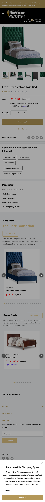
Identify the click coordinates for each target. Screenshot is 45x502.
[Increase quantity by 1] (24, 113)
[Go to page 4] (10, 303)
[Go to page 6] (14, 303)
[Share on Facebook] (28, 137)
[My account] (25, 21)
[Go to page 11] (23, 303)
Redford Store (9, 163)
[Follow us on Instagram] (7, 458)
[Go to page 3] (8, 303)
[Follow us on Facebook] (3, 458)
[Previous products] (4, 275)
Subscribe (22, 497)
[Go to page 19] (38, 303)
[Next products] (41, 275)
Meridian (6, 92)
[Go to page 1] (5, 303)
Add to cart (22, 122)
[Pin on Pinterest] (33, 137)
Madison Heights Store (12, 174)
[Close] (42, 463)
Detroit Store (24, 157)
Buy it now (22, 129)
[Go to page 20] (40, 303)
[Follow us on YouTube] (12, 458)
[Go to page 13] (27, 303)
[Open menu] (3, 14)
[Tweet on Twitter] (37, 137)
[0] (30, 20)
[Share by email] (41, 137)
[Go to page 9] (19, 303)
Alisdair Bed (10, 357)
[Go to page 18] (36, 303)
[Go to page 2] (6, 303)
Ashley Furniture (12, 354)
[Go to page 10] (21, 303)
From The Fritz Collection (19, 92)
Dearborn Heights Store (12, 168)
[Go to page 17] (34, 303)
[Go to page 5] (12, 303)
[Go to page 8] (17, 303)
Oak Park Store (9, 157)
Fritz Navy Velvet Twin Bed (16, 291)
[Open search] (21, 21)
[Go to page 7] (25, 382)
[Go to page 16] (32, 303)
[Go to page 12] (25, 303)
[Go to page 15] (30, 303)
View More (9, 234)
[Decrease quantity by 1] (13, 113)
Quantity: (5, 113)
